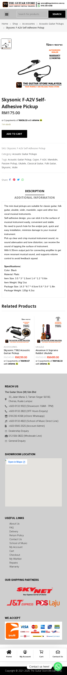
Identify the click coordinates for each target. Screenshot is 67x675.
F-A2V (43, 159)
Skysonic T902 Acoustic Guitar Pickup (17, 352)
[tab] (35, 191)
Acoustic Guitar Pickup (19, 159)
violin (15, 167)
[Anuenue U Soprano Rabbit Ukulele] (49, 330)
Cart (41, 656)
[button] (6, 14)
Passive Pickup (9, 163)
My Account (25, 656)
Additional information (34, 197)
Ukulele (22, 163)
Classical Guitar (35, 163)
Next (63, 341)
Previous (4, 341)
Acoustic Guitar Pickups (24, 154)
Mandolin (52, 159)
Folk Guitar (50, 163)
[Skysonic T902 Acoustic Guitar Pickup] (18, 330)
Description (34, 191)
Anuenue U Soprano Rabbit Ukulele (47, 352)
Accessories (10, 346)
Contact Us (58, 656)
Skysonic (6, 167)
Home (9, 656)
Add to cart (14, 133)
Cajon (36, 159)
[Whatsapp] (58, 666)
